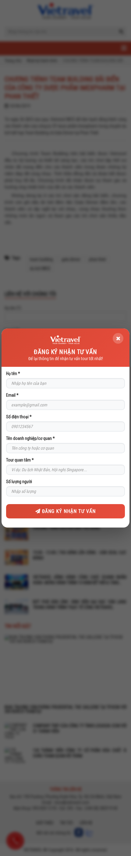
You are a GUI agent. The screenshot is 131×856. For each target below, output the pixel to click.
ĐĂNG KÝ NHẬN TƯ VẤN (68, 511)
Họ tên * (13, 373)
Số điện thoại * (19, 417)
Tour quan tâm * (20, 460)
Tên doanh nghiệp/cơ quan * (30, 438)
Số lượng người (19, 481)
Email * (12, 395)
